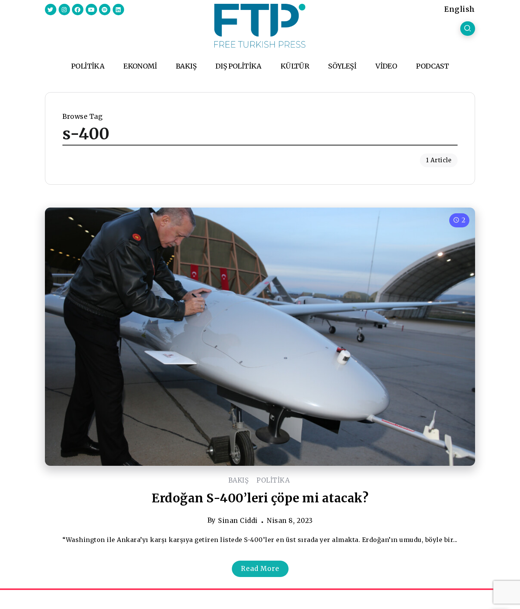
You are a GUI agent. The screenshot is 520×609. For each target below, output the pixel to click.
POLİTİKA (273, 480)
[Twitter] (50, 9)
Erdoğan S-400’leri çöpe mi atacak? (260, 498)
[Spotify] (104, 9)
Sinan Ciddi (238, 520)
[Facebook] (77, 9)
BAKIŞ (238, 480)
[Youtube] (91, 9)
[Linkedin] (118, 9)
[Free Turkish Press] (259, 25)
